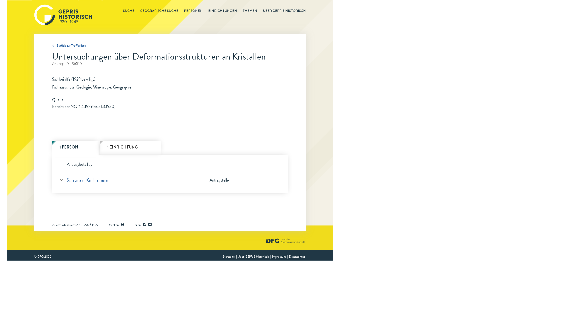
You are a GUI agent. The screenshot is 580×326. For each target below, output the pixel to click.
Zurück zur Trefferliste (71, 45)
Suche (128, 10)
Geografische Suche (159, 10)
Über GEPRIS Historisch (253, 256)
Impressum (279, 256)
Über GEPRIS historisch (284, 10)
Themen (250, 10)
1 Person (68, 147)
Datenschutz (297, 256)
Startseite (229, 256)
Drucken (113, 225)
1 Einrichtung (122, 147)
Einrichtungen (222, 10)
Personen (193, 10)
